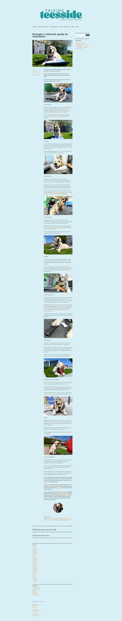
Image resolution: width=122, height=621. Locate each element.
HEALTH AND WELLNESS (43, 26)
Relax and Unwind (60, 111)
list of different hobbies (58, 386)
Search (87, 35)
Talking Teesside (67, 268)
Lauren (33, 69)
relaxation (38, 75)
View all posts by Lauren (66, 520)
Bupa (61, 421)
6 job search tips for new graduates (81, 42)
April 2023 (34, 577)
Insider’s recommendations (50, 193)
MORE (34, 590)
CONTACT (72, 26)
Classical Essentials (65, 110)
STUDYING (34, 593)
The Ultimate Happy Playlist (56, 116)
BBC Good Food (59, 306)
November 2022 (35, 581)
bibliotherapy (50, 182)
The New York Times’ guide (51, 394)
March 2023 (34, 578)
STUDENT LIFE (66, 26)
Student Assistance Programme (60, 493)
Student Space (60, 487)
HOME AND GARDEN (53, 26)
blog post (68, 432)
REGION (60, 26)
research (64, 107)
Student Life (64, 495)
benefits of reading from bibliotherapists (60, 192)
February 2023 (35, 579)
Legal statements (34, 614)
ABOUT (77, 26)
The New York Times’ (63, 151)
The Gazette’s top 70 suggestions (53, 227)
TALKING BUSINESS (36, 594)
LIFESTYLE (34, 26)
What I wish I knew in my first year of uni (81, 46)
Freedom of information (35, 615)
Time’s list (50, 356)
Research (67, 300)
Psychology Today (47, 465)
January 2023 (35, 580)
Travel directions (34, 611)
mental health (34, 75)
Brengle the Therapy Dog (36, 74)
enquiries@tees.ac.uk (36, 610)
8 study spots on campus (79, 43)
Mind (59, 421)
